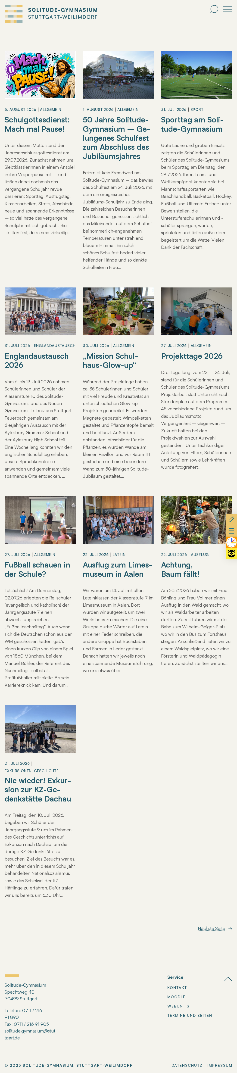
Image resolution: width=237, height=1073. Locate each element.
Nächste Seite (215, 928)
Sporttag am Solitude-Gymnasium (192, 124)
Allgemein (50, 109)
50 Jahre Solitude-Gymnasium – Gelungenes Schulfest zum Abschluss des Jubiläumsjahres (116, 138)
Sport (196, 109)
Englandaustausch (55, 345)
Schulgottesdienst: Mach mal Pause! (37, 124)
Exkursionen (18, 770)
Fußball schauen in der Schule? (37, 569)
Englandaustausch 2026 (37, 360)
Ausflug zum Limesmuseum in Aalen (117, 569)
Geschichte (46, 770)
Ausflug (200, 554)
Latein (119, 554)
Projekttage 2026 (192, 355)
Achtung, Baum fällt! (180, 569)
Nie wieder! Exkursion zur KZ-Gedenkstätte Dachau (38, 789)
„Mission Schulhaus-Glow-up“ (111, 360)
